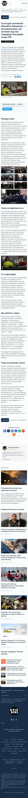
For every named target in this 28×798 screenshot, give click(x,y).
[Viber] (18, 77)
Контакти (5, 759)
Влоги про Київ (22, 751)
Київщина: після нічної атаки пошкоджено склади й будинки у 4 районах (12, 614)
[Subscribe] (25, 695)
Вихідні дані (20, 763)
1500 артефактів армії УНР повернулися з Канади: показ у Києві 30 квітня (15, 681)
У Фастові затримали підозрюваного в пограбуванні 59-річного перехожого (14, 530)
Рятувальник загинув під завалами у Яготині (11, 489)
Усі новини (13, 739)
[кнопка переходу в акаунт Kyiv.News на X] (14, 719)
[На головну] (4, 3)
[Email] (23, 430)
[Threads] (16, 719)
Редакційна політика (15, 759)
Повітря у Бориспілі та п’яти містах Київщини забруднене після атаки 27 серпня (13, 642)
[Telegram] (20, 77)
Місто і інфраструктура (17, 744)
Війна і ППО (5, 741)
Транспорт (7, 746)
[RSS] (14, 434)
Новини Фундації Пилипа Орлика (12, 652)
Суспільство (17, 748)
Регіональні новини (16, 74)
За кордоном (14, 753)
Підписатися (7, 109)
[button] (10, 3)
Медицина (7, 744)
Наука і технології (12, 751)
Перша (6, 739)
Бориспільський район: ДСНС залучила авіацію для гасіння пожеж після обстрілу (13, 557)
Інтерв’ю (4, 751)
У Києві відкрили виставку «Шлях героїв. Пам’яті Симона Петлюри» (16, 674)
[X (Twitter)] (8, 430)
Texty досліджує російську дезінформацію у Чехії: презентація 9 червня (14, 661)
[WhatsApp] (16, 77)
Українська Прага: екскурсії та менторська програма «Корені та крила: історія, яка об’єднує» (16, 668)
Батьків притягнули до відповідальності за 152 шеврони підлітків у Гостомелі (12, 586)
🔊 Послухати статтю (8, 41)
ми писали (6, 335)
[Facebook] (4, 430)
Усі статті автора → (7, 459)
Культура (24, 748)
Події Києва (21, 739)
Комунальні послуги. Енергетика (18, 741)
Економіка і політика (18, 746)
